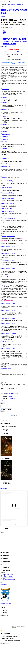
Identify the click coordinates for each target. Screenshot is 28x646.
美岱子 (2, 385)
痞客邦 (8, 393)
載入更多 (2, 403)
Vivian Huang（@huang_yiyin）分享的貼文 (14, 524)
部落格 (4, 32)
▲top (2, 400)
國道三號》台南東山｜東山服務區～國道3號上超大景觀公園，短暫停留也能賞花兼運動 (15, 41)
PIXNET (6, 626)
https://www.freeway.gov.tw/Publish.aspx (14, 51)
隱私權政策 (23, 626)
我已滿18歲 (3, 643)
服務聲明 (14, 627)
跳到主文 (3, 16)
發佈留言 (2, 411)
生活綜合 (11, 27)
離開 (7, 643)
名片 (4, 33)
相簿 (4, 30)
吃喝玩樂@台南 (12, 398)
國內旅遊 (11, 396)
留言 (12, 393)
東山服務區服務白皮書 (6, 368)
